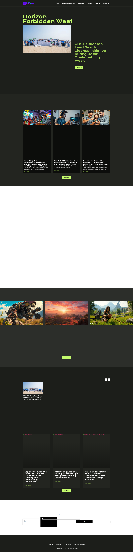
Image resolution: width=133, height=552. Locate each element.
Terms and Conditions (79, 544)
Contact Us (106, 3)
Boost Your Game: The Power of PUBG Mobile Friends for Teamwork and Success (95, 163)
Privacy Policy (67, 544)
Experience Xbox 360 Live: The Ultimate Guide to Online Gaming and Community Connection (36, 477)
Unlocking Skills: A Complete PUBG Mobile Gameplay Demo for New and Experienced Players (35, 163)
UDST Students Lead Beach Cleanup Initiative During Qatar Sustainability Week (90, 52)
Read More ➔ (27, 171)
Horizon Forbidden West (68, 3)
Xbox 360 (89, 3)
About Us (97, 3)
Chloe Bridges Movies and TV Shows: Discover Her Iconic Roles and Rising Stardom (96, 476)
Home (57, 3)
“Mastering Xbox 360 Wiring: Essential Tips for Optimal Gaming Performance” (66, 475)
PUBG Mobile (81, 3)
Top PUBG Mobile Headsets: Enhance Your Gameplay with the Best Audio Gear (66, 162)
